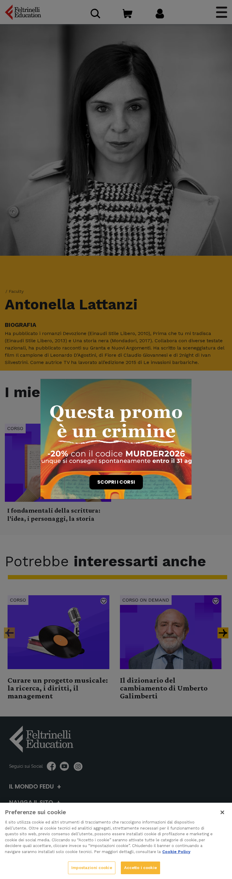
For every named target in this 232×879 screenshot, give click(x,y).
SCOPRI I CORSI (116, 482)
